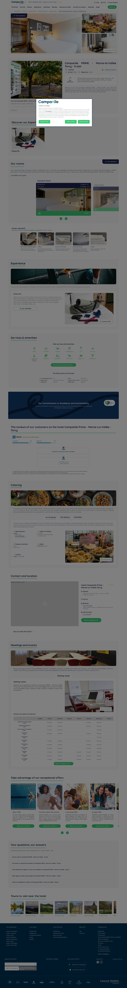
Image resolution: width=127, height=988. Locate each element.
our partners (49, 111)
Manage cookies (44, 121)
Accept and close (83, 121)
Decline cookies (71, 121)
